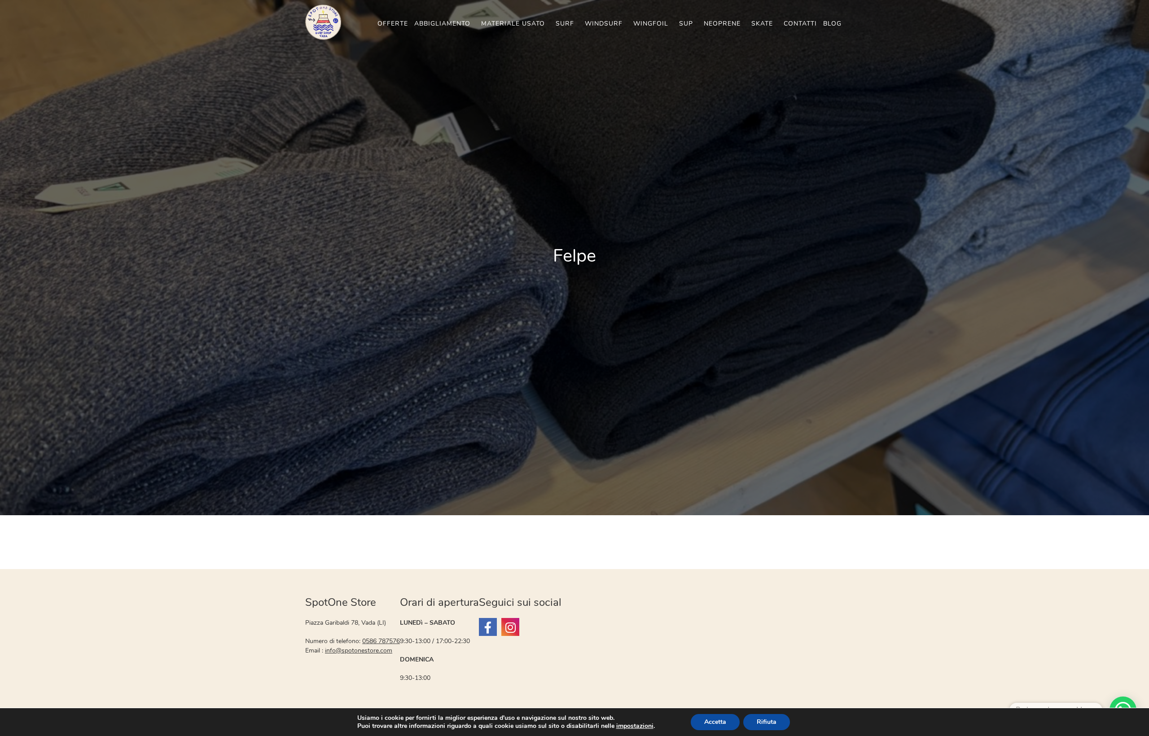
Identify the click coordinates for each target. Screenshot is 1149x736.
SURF (565, 23)
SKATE (762, 23)
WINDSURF (604, 23)
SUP (686, 23)
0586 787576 (381, 641)
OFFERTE (392, 23)
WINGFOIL (650, 23)
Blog (832, 23)
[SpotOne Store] (488, 627)
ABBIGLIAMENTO (442, 23)
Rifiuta (766, 722)
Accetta (715, 722)
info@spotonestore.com (358, 650)
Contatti (800, 23)
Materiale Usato (513, 23)
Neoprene (722, 23)
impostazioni (634, 726)
